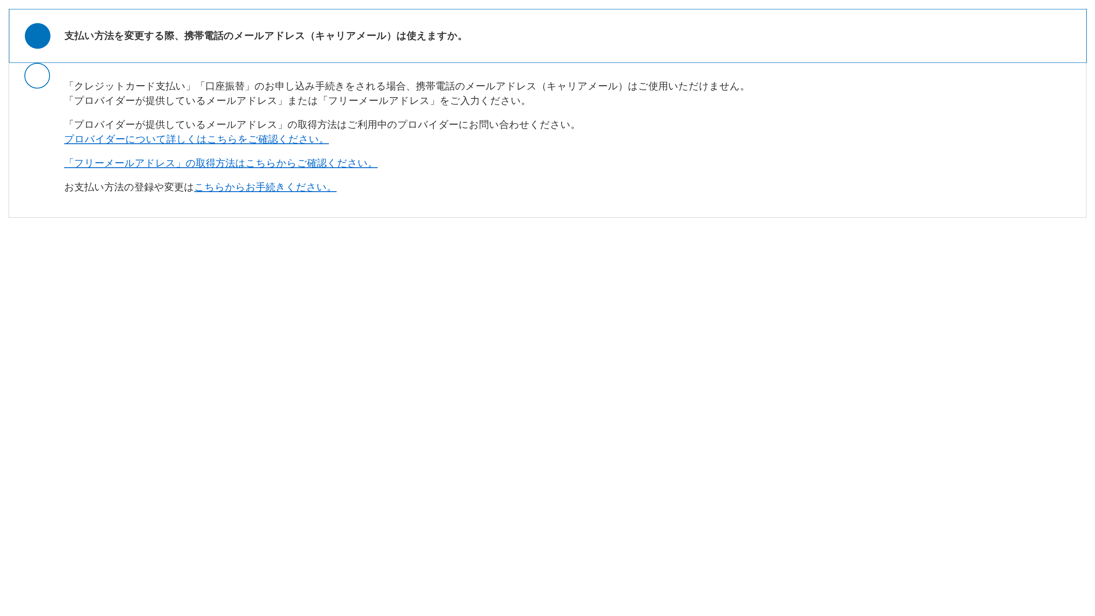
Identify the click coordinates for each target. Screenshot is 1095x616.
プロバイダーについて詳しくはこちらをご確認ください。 (196, 139)
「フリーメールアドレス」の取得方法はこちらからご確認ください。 (221, 163)
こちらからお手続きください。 (265, 187)
